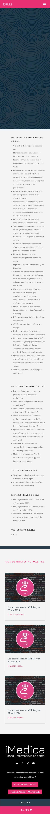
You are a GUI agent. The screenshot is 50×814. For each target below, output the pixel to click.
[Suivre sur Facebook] (22, 763)
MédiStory (21, 44)
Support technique (25, 784)
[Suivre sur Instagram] (28, 763)
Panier (25, 810)
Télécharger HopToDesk (25, 792)
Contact (25, 802)
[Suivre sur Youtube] (33, 763)
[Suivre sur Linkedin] (17, 763)
